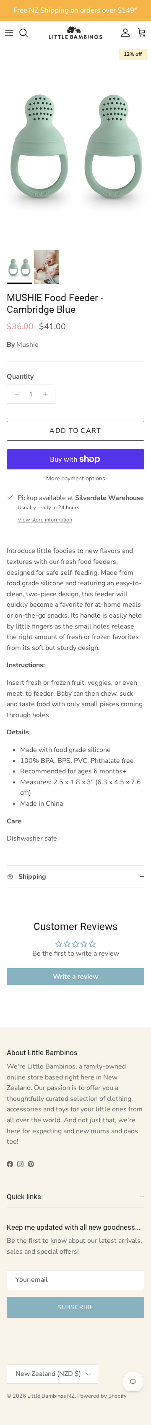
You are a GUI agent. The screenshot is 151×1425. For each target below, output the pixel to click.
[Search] (27, 33)
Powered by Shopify (102, 1396)
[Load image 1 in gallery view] (75, 145)
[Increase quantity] (47, 394)
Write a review (76, 976)
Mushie (27, 344)
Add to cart (75, 430)
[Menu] (9, 33)
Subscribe (75, 1307)
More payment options (75, 478)
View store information (45, 520)
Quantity (20, 376)
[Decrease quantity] (14, 394)
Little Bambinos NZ (51, 1396)
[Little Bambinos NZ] (75, 33)
